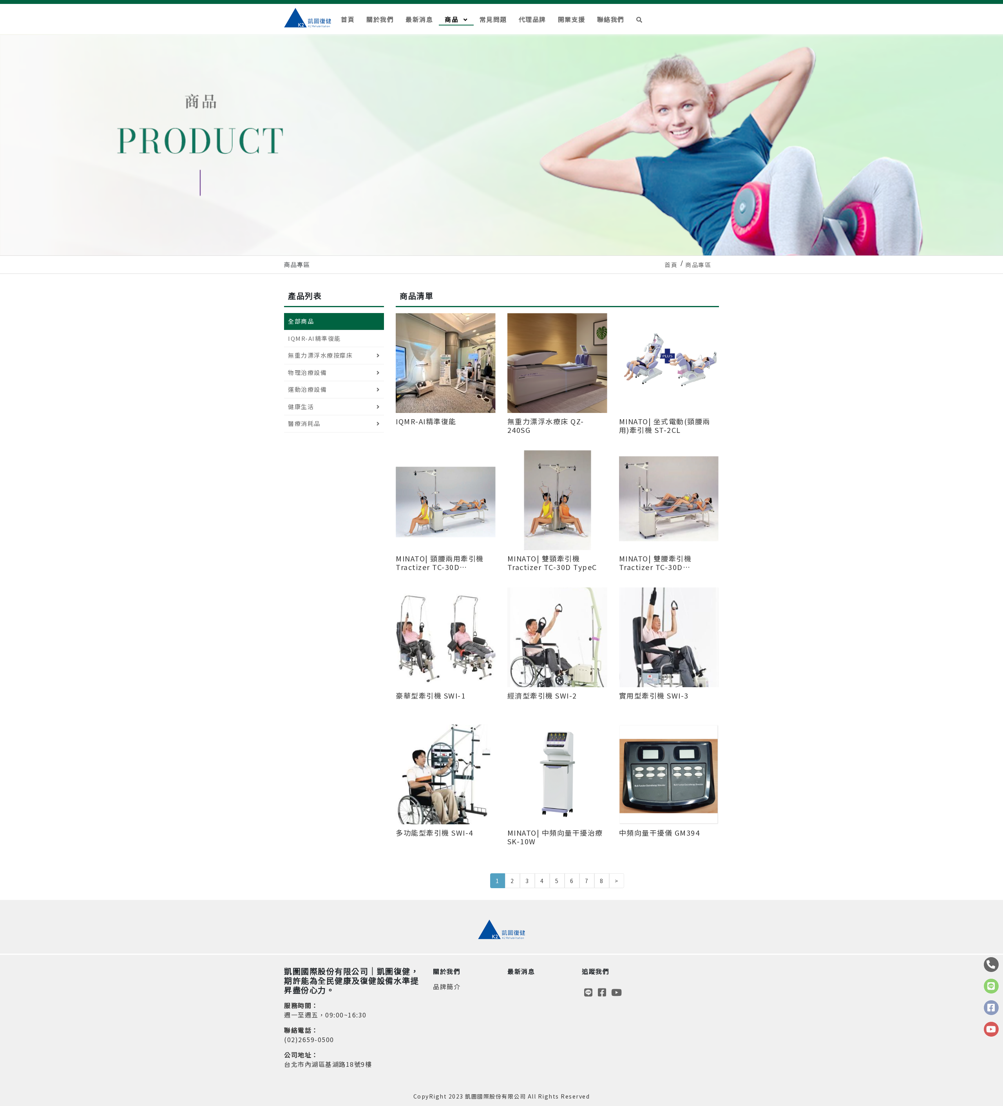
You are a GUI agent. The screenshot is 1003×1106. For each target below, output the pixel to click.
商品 (453, 19)
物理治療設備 (307, 372)
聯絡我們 (611, 19)
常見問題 (493, 19)
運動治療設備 (307, 389)
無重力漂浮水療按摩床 (320, 355)
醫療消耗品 (304, 423)
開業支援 (571, 19)
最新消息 (419, 19)
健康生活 (301, 406)
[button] (639, 19)
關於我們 (380, 19)
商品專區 (698, 265)
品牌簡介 (446, 986)
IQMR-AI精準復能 (314, 338)
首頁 (348, 19)
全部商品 (301, 321)
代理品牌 (532, 19)
